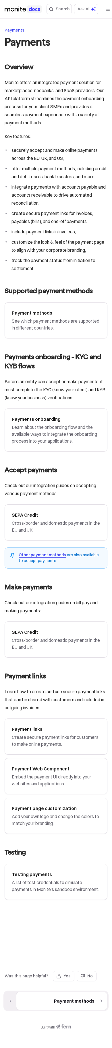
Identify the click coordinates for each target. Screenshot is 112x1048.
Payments (14, 30)
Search (62, 8)
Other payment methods (42, 554)
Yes (67, 976)
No (90, 976)
